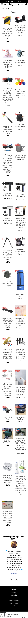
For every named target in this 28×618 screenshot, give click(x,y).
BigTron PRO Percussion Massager (8, 219)
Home (2, 8)
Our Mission (14, 592)
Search (14, 590)
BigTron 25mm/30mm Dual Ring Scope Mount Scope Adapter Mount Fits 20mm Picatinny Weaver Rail (20, 28)
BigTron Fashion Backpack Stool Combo (20, 125)
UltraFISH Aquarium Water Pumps (20, 418)
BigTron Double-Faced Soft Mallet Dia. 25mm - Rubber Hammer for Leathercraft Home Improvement (8, 129)
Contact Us (14, 595)
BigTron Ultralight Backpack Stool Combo (7, 282)
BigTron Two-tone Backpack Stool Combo (20, 250)
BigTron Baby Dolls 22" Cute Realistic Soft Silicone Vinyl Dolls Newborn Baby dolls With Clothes (8, 64)
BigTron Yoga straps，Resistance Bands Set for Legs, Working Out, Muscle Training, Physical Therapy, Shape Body (7, 322)
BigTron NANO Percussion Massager (8, 194)
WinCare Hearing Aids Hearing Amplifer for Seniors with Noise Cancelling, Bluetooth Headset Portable (7, 478)
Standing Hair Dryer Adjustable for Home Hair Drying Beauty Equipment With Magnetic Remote (20, 391)
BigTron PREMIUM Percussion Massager (20, 196)
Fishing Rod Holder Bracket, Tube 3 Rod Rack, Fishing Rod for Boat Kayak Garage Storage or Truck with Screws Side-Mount (20, 353)
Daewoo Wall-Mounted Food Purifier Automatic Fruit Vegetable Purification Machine (20, 321)
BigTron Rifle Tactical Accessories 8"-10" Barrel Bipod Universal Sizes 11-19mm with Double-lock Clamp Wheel (8, 255)
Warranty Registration (14, 600)
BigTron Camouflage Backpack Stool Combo (20, 61)
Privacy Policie (14, 606)
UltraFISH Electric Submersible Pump (7, 442)
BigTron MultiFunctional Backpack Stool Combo (20, 156)
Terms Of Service (14, 603)
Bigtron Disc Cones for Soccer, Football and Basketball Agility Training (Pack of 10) (20, 92)
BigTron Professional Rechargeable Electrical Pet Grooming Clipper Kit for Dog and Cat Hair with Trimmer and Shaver (20, 223)
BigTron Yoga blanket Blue (20, 295)
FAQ (14, 598)
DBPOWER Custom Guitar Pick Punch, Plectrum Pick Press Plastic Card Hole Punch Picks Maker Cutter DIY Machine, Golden (7, 354)
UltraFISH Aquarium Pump (7, 418)
